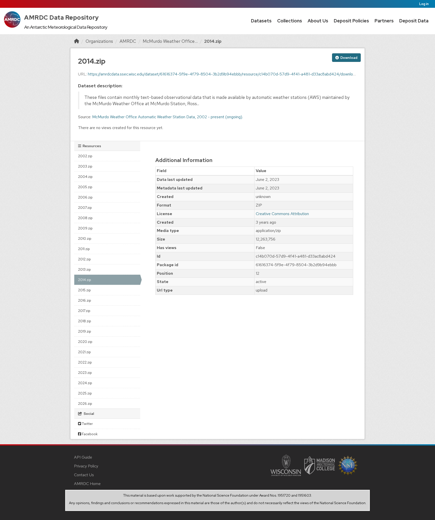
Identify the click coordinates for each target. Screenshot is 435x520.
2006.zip (85, 197)
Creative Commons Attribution (282, 213)
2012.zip (84, 259)
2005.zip (85, 187)
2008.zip (85, 218)
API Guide (83, 457)
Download (348, 57)
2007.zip (85, 207)
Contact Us (84, 474)
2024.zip (85, 383)
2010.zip (84, 238)
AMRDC (128, 41)
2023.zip (85, 372)
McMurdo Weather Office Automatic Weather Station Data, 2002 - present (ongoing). (167, 116)
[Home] (76, 41)
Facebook (89, 434)
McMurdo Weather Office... (170, 41)
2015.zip (84, 290)
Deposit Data (413, 21)
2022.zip (85, 362)
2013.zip (84, 269)
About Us (318, 21)
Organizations (99, 41)
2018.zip (84, 321)
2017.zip (84, 310)
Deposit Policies (351, 21)
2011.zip (84, 249)
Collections (289, 21)
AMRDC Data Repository (61, 17)
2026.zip (85, 403)
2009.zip (85, 228)
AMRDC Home (87, 483)
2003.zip (85, 166)
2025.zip (85, 393)
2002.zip (85, 156)
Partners (384, 21)
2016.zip (84, 300)
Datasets (261, 21)
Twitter (87, 423)
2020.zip (85, 341)
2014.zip (213, 41)
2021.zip (84, 352)
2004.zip (85, 176)
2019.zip (84, 331)
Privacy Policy (86, 466)
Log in (424, 4)
